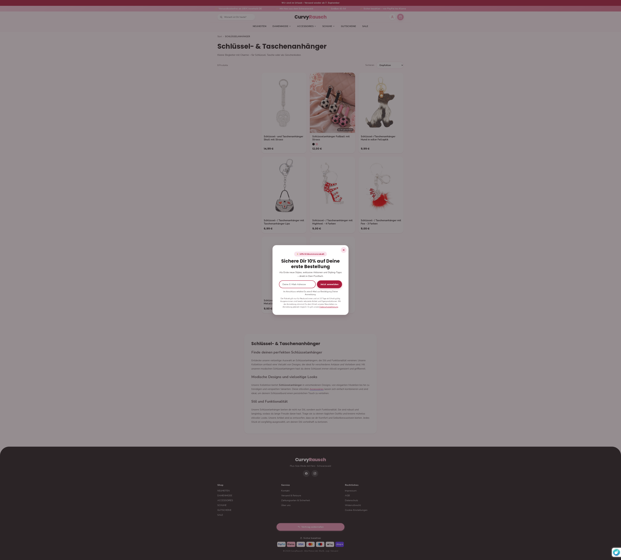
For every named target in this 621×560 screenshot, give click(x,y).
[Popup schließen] (344, 250)
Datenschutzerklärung (328, 307)
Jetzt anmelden (329, 284)
